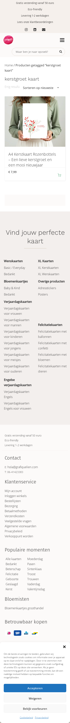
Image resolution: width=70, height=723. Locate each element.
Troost (31, 574)
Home (9, 65)
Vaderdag (33, 584)
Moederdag (35, 559)
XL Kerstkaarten (48, 268)
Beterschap (13, 569)
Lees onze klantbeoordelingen (35, 22)
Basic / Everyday (14, 268)
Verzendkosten (14, 516)
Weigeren (35, 698)
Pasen (31, 564)
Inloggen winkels (16, 496)
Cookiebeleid (26, 717)
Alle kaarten (13, 559)
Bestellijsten (13, 501)
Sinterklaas (34, 569)
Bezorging (11, 506)
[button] (64, 647)
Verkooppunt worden (19, 536)
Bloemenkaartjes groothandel (24, 608)
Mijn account (13, 491)
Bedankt (9, 274)
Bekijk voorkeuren (35, 709)
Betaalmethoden (16, 511)
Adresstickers (47, 288)
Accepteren (35, 688)
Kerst (9, 589)
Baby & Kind (12, 288)
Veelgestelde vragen (18, 521)
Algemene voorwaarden (20, 526)
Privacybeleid (42, 717)
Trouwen (33, 579)
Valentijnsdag (36, 589)
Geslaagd (12, 584)
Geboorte (12, 579)
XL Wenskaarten (48, 274)
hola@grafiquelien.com (22, 467)
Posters (43, 294)
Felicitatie (12, 574)
